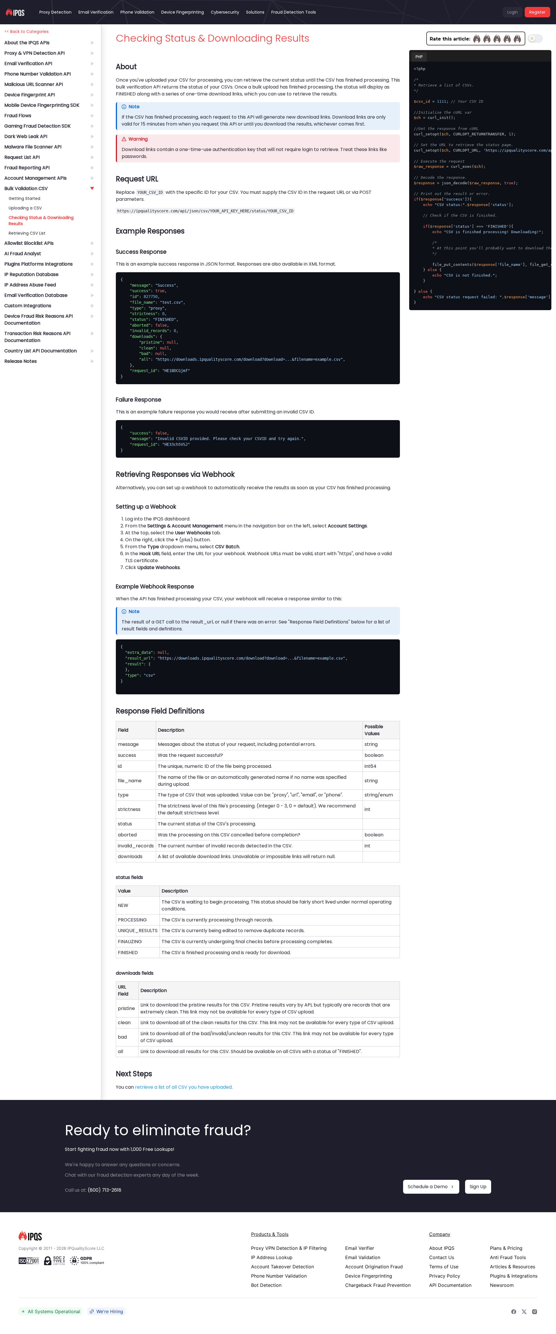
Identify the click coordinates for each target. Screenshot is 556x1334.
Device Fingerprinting (182, 12)
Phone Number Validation (279, 1276)
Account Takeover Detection (282, 1266)
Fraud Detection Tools (293, 12)
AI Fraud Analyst (22, 253)
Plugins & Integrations (513, 1276)
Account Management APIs (35, 178)
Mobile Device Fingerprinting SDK (41, 105)
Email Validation (362, 1257)
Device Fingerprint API (29, 94)
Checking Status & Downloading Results (41, 221)
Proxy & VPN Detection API (34, 53)
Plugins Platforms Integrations (38, 264)
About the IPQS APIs (27, 42)
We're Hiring (109, 1311)
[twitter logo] (524, 1311)
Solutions (255, 12)
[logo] (126, 1236)
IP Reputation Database (31, 274)
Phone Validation (137, 12)
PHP (419, 57)
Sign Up (478, 1186)
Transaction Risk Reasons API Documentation (37, 337)
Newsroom (502, 1285)
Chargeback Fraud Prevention (378, 1285)
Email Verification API (28, 63)
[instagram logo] (534, 1311)
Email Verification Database (35, 295)
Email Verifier (359, 1248)
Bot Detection (266, 1285)
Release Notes (20, 361)
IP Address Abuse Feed (30, 284)
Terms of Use (443, 1266)
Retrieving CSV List (27, 233)
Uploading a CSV (25, 208)
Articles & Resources (512, 1266)
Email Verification (96, 12)
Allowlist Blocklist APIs (29, 243)
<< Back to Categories (26, 31)
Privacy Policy (444, 1276)
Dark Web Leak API (25, 136)
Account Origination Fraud (374, 1266)
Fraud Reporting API (27, 167)
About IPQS (441, 1248)
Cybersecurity (225, 12)
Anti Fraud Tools (508, 1257)
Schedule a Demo (428, 1186)
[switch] (535, 38)
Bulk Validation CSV (26, 188)
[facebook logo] (514, 1311)
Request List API (22, 157)
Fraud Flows (17, 115)
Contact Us (441, 1257)
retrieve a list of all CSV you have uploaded (183, 1087)
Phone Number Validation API (37, 74)
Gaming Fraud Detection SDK (37, 126)
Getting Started (24, 198)
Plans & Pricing (506, 1248)
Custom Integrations (27, 305)
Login (512, 12)
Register (537, 12)
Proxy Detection (55, 12)
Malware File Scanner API (32, 146)
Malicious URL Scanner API (33, 84)
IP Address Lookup (271, 1257)
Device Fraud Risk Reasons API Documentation (38, 319)
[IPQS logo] (15, 12)
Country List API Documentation (40, 350)
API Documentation (450, 1285)
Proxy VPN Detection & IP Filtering (289, 1248)
